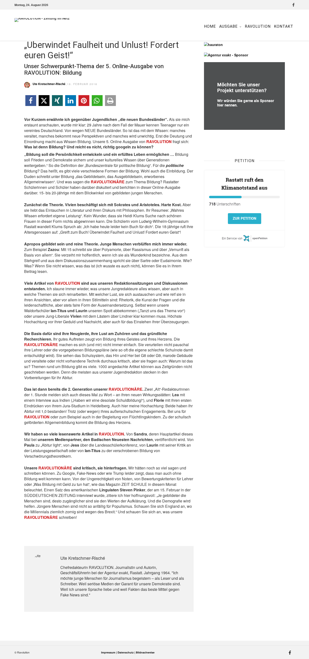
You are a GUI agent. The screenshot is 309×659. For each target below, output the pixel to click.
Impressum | (109, 652)
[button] (30, 100)
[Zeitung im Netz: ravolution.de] (55, 26)
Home (210, 26)
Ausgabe (228, 26)
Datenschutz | (127, 652)
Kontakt (283, 26)
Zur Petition (244, 218)
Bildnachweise (145, 652)
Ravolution (258, 26)
